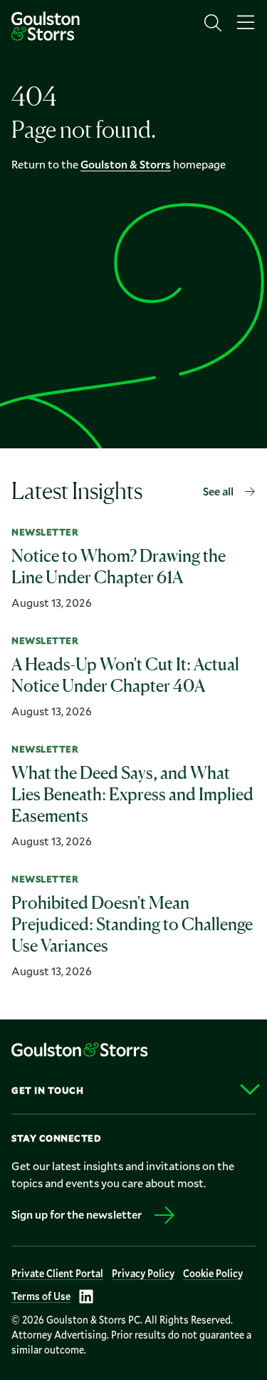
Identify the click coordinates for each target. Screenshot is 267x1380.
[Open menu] (246, 23)
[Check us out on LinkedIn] (86, 1296)
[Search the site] (212, 22)
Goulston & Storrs (125, 163)
